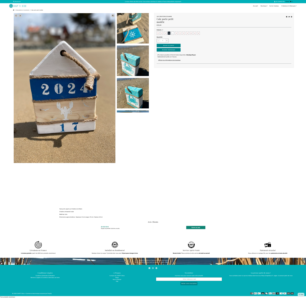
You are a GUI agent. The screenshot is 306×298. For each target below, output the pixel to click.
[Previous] (16, 15)
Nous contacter (117, 279)
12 (198, 33)
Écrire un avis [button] (196, 227)
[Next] (20, 15)
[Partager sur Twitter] (289, 17)
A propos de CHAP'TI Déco (117, 275)
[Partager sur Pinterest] (291, 17)
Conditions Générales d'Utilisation (45, 275)
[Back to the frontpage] (14, 10)
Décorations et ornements (22, 10)
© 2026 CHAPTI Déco (18, 293)
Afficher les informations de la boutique (169, 60)
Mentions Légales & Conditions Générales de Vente (45, 277)
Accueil (255, 6)
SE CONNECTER (279, 1)
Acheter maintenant (168, 50)
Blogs (117, 277)
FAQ (117, 281)
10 (191, 33)
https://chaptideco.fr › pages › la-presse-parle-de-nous (277, 275)
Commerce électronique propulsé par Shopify (39, 293)
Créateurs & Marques (288, 6)
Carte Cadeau (274, 6)
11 (194, 33)
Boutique (264, 6)
